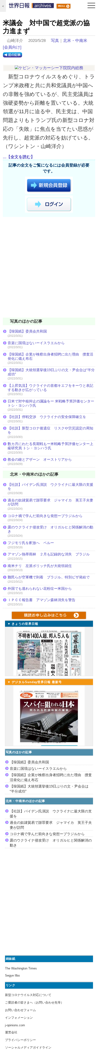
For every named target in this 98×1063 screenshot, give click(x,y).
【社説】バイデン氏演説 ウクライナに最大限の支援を (50, 486)
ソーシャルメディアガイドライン (28, 1047)
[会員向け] (12, 47)
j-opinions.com (15, 1025)
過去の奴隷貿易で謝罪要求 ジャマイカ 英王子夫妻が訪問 (50, 502)
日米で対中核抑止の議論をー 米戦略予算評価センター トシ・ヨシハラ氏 (51, 403)
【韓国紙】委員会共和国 (27, 331)
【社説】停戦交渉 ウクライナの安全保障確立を (47, 417)
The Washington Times (21, 968)
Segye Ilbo (12, 975)
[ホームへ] (31, 6)
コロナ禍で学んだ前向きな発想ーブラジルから (45, 516)
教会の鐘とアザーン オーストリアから (40, 459)
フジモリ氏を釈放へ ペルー (31, 543)
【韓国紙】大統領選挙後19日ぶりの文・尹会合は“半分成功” (51, 372)
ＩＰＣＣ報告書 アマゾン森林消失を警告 (41, 600)
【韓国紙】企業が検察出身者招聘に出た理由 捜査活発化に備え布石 (50, 356)
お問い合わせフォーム (20, 1010)
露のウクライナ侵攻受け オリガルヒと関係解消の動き (50, 529)
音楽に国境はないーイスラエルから (36, 343)
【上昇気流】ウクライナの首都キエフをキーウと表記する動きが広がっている (50, 387)
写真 (55, 40)
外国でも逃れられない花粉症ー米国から (40, 588)
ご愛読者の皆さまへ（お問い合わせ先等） (34, 1002)
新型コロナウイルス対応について (28, 995)
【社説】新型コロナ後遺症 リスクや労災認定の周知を (50, 430)
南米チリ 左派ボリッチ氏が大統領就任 (40, 566)
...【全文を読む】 (19, 157)
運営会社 (11, 1032)
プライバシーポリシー (20, 1040)
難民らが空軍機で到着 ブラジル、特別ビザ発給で (49, 577)
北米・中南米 (75, 40)
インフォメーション (19, 1017)
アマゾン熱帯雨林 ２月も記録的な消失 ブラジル (49, 554)
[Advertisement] (49, 268)
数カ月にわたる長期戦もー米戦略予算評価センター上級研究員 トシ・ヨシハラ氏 (50, 446)
